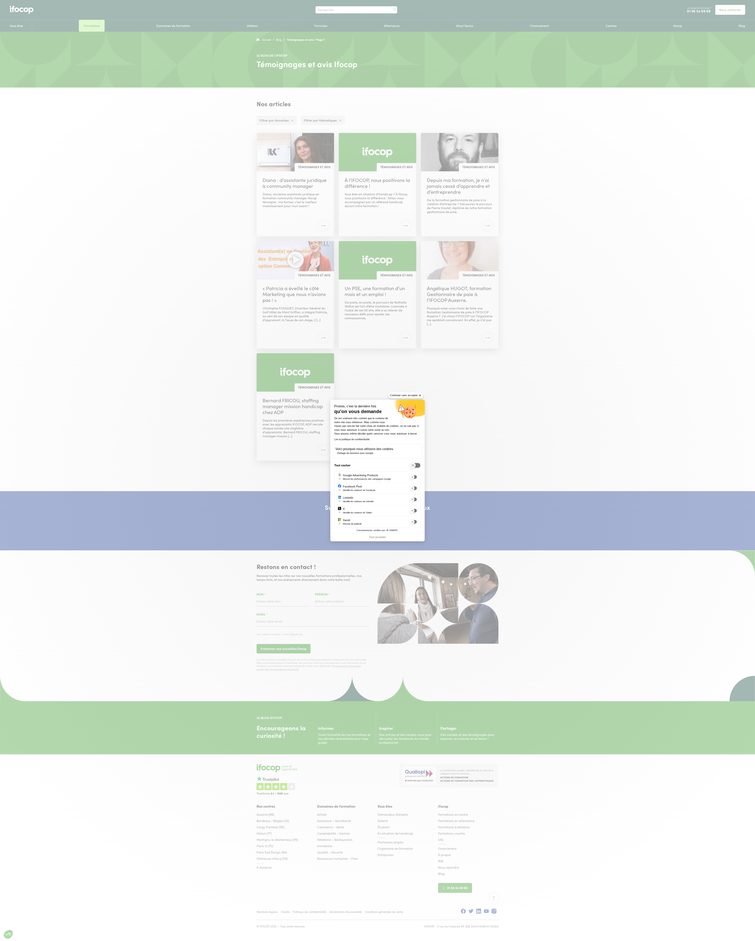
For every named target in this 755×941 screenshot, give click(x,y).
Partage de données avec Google (355, 453)
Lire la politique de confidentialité (352, 439)
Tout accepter (377, 537)
